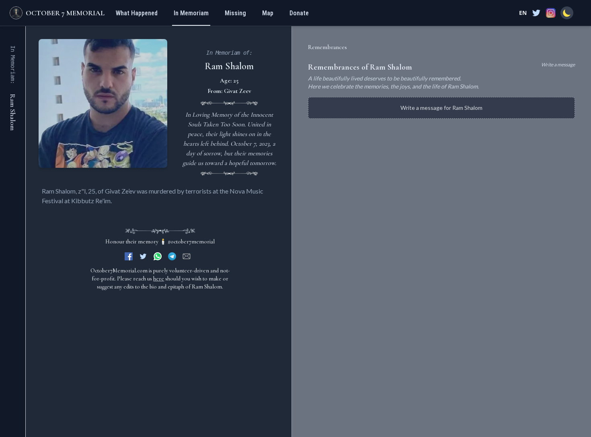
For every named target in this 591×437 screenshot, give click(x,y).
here (158, 278)
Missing (235, 13)
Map (267, 13)
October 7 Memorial (65, 12)
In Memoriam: (13, 64)
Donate (299, 13)
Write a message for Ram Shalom (441, 107)
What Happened (137, 13)
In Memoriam (191, 13)
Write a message (558, 65)
